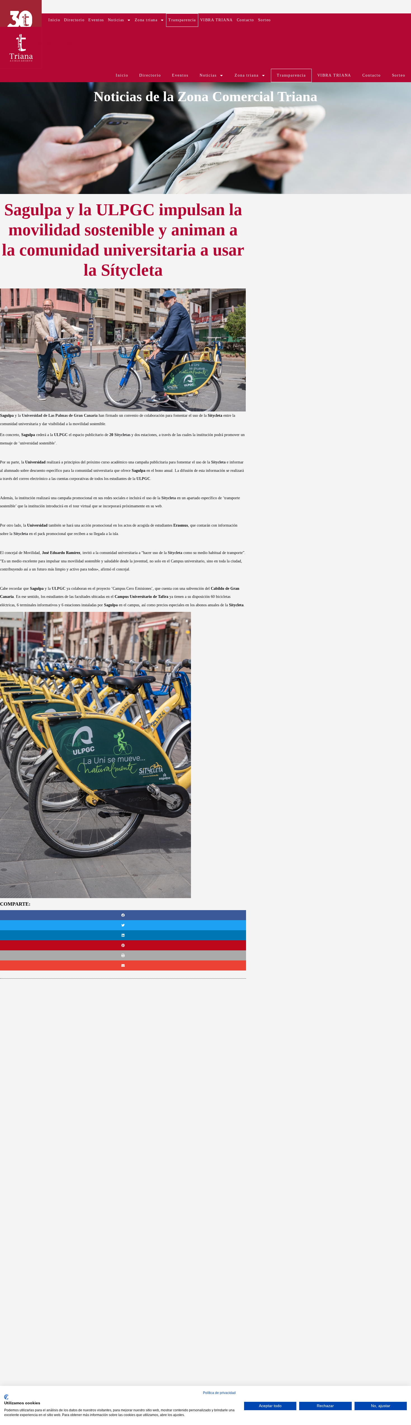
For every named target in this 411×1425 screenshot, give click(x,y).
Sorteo (264, 20)
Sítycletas (122, 435)
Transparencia (182, 20)
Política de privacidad (219, 1393)
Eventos (96, 20)
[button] (123, 915)
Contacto (245, 20)
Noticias (116, 20)
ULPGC (61, 435)
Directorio (74, 20)
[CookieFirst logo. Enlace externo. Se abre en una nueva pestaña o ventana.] (6, 1397)
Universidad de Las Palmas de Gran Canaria (60, 415)
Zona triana (146, 20)
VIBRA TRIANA (216, 20)
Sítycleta (218, 462)
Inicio (54, 20)
